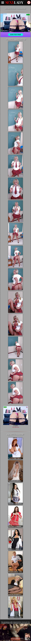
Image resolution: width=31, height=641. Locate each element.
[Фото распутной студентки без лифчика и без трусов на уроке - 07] (15, 188)
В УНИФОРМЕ (21, 8)
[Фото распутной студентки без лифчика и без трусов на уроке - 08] (15, 211)
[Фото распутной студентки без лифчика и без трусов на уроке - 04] (15, 120)
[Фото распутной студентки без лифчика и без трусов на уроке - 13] (15, 324)
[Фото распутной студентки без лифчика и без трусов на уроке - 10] (15, 256)
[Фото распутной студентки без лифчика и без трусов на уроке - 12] (15, 302)
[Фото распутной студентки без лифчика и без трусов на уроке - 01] (15, 52)
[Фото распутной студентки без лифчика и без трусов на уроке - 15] (15, 370)
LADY (14, 3)
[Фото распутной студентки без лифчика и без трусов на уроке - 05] (15, 143)
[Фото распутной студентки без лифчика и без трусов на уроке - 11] (15, 279)
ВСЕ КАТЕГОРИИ (10, 8)
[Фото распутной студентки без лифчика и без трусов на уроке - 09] (15, 234)
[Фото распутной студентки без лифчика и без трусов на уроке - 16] (15, 393)
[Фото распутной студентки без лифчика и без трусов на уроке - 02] (15, 75)
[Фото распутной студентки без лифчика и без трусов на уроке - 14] (15, 347)
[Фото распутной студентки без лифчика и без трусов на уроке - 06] (15, 166)
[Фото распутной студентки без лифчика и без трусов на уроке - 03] (15, 97)
